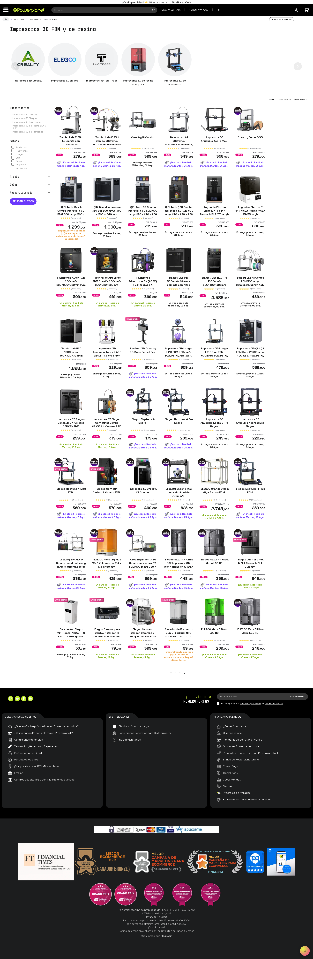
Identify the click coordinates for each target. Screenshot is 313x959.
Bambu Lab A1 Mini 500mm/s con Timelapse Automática (71, 143)
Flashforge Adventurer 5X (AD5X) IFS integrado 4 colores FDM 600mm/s (142, 283)
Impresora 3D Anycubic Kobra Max (214, 139)
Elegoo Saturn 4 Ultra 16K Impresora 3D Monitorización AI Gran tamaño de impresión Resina (178, 567)
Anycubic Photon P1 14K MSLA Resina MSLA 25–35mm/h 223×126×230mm (250, 212)
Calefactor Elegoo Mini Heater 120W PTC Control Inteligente (71, 632)
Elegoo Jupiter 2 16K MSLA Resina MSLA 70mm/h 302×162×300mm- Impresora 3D (250, 567)
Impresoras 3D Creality (28, 80)
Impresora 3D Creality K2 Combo (142, 490)
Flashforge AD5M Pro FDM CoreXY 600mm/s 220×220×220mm (107, 281)
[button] (15, 66)
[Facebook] (23, 699)
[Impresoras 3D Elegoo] (65, 59)
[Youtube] (30, 699)
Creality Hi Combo (143, 137)
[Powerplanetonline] (29, 10)
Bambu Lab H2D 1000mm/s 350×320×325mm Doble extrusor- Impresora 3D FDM (71, 355)
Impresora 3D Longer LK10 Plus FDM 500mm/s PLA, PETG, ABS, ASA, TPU (214, 354)
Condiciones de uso (274, 703)
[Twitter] (17, 699)
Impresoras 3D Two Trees (101, 80)
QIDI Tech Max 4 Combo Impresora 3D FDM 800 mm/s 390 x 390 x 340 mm (71, 212)
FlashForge (22, 150)
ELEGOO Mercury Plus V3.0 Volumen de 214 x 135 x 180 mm (106, 563)
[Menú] (6, 9)
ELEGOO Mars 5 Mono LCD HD (214, 630)
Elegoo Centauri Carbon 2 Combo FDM (107, 490)
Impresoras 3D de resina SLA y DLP (138, 82)
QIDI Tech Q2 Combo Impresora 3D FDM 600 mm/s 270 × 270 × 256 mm (142, 212)
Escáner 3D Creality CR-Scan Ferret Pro (142, 350)
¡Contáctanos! (198, 10)
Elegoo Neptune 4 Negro (143, 420)
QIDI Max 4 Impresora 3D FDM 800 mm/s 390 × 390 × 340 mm (106, 210)
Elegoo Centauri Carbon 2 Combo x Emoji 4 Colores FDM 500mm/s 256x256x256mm (143, 636)
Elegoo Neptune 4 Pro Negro (178, 420)
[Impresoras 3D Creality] (28, 59)
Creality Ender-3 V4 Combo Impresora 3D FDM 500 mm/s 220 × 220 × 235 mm (142, 565)
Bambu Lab (21, 147)
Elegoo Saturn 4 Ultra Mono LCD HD (214, 561)
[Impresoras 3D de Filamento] (175, 59)
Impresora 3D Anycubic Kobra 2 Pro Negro (214, 422)
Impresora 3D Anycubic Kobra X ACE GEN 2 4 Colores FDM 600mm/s (107, 354)
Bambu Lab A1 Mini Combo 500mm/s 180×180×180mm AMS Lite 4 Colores (107, 143)
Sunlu (19, 161)
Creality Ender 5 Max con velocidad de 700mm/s (178, 492)
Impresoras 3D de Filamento (175, 82)
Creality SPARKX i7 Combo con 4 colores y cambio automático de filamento (71, 565)
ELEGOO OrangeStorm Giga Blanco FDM (214, 490)
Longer (19, 154)
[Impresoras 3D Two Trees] (101, 59)
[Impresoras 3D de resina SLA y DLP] (138, 59)
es (218, 10)
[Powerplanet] (5, 19)
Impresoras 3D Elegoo (64, 80)
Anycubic (21, 164)
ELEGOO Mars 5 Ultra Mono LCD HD (250, 630)
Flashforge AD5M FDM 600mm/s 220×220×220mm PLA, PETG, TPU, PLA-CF (71, 283)
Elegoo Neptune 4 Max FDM (71, 490)
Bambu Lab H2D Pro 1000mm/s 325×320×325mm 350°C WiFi (214, 283)
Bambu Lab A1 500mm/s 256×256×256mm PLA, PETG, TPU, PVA (178, 143)
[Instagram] (10, 699)
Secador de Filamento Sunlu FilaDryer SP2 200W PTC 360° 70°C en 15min (178, 634)
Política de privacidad (250, 703)
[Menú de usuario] (295, 9)
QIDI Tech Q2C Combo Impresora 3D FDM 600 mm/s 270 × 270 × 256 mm (178, 212)
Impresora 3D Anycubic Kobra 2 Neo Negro (250, 422)
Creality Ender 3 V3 (250, 137)
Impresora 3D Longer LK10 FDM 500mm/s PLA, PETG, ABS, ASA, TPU (179, 354)
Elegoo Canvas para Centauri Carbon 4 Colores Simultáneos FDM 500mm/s (106, 634)
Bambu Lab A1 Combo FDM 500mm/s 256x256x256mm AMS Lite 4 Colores (250, 283)
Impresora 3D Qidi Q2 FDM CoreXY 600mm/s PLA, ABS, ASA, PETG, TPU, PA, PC (250, 354)
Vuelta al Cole (171, 10)
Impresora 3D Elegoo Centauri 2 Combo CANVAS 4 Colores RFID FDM (106, 424)
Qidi (18, 157)
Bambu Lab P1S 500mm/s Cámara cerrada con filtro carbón (178, 283)
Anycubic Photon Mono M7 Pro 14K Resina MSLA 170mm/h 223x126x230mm (214, 212)
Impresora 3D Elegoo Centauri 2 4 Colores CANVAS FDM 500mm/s (71, 424)
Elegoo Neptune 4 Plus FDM (250, 490)
